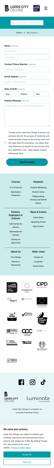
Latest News (38, 217)
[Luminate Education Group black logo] (38, 399)
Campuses (38, 261)
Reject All (27, 462)
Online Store (38, 266)
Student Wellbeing (38, 187)
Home (19, 32)
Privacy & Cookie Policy (21, 447)
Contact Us (38, 257)
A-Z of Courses (16, 187)
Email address (15, 76)
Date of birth (14, 88)
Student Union (38, 192)
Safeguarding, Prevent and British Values (38, 199)
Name (11, 45)
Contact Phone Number (20, 64)
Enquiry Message (16, 100)
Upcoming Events (38, 222)
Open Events (38, 226)
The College (16, 257)
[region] (27, 446)
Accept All (27, 454)
